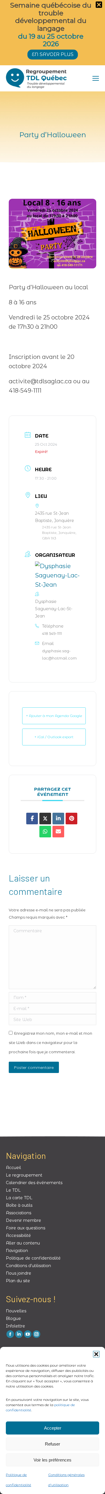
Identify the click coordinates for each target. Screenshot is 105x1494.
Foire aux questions (25, 1228)
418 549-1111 (52, 633)
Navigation (17, 1250)
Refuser (52, 1443)
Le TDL (13, 1190)
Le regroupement (24, 1175)
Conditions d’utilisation (28, 1265)
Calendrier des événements (34, 1182)
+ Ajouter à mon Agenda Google (54, 715)
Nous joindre (18, 1273)
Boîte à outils (19, 1205)
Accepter (52, 1428)
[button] (96, 1354)
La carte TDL (19, 1197)
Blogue (13, 1318)
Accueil (13, 1167)
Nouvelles (16, 1311)
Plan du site (18, 1280)
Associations (18, 1212)
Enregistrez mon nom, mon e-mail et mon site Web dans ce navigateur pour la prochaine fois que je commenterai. (50, 1042)
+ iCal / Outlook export (54, 737)
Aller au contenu (23, 1243)
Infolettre (15, 1326)
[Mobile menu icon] (95, 78)
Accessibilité (18, 1235)
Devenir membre (23, 1220)
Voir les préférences (52, 1459)
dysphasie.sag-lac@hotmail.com (59, 654)
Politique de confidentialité (33, 1258)
